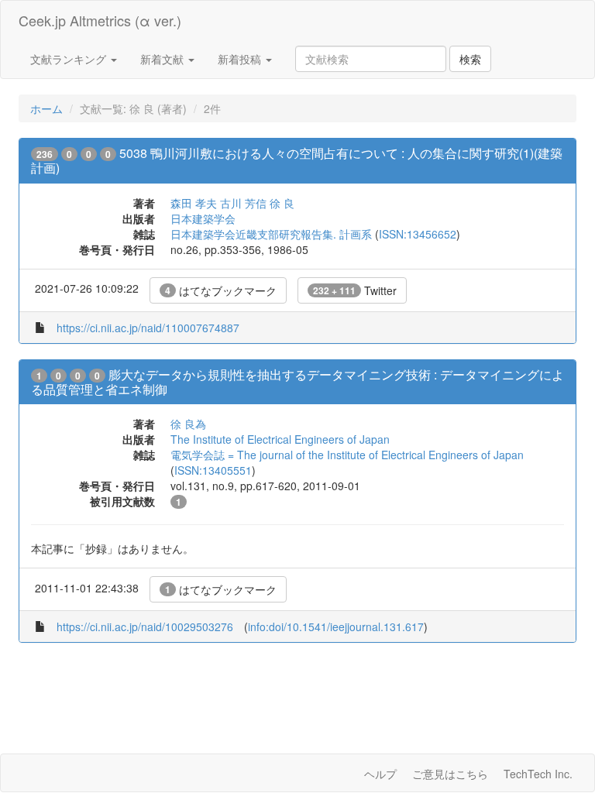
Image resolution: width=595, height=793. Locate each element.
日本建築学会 (203, 218)
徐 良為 (188, 423)
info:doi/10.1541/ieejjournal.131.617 (336, 626)
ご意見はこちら (450, 773)
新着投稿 (241, 59)
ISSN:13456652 (417, 234)
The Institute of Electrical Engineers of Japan (280, 439)
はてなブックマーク (221, 290)
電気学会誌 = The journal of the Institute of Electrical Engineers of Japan (347, 454)
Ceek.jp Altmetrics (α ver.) (100, 20)
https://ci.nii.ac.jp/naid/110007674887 (148, 327)
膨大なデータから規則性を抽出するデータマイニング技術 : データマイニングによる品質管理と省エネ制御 (297, 382)
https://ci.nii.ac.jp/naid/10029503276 (145, 626)
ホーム (46, 108)
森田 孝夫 (193, 203)
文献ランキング (69, 59)
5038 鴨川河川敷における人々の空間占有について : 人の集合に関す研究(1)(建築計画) (296, 160)
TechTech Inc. (538, 773)
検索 (470, 59)
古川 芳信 (243, 203)
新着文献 (163, 59)
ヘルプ (380, 773)
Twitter (355, 290)
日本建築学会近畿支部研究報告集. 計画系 (271, 234)
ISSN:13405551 (213, 470)
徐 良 (282, 203)
